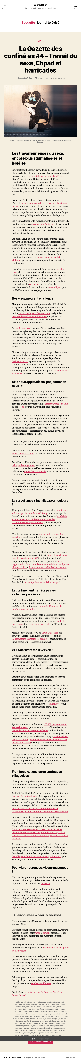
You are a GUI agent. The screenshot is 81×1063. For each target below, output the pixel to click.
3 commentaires (59, 78)
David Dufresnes (50, 633)
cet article (45, 883)
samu (52, 1028)
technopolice (39, 1033)
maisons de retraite (37, 1019)
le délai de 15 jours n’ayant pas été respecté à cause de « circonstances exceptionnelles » (39, 519)
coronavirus (30, 1007)
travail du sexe (55, 1033)
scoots (62, 1028)
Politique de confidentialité (34, 1057)
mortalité (27, 1021)
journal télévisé (47, 1016)
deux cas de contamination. (25, 796)
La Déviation (40, 5)
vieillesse (37, 1035)
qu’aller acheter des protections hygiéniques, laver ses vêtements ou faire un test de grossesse (40, 739)
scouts (21, 407)
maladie (48, 1019)
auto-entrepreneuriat (56, 1002)
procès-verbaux (39, 1026)
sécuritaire (18, 1030)
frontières (31, 1014)
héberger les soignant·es (23, 465)
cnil (47, 1004)
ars (22, 1002)
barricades (18, 1004)
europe (17, 1014)
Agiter (40, 41)
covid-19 (39, 1007)
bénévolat (27, 1004)
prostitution (19, 1028)
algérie (17, 1002)
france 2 (24, 1014)
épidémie (25, 1011)
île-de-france (25, 1016)
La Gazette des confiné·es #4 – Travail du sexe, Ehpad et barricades (40, 59)
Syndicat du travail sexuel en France (46, 176)
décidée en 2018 (20, 361)
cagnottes (34, 284)
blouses (34, 1004)
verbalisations (28, 1035)
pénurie (44, 1023)
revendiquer (55, 287)
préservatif (19, 1026)
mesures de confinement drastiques (29, 316)
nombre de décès (23, 328)
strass (63, 1030)
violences (45, 1035)
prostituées (58, 1026)
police (63, 1023)
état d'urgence (34, 1011)
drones (36, 1009)
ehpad (55, 1009)
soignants (37, 1030)
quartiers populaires (31, 1028)
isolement (37, 1016)
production (50, 1026)
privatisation (27, 1026)
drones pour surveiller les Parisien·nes (47, 567)
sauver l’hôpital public (23, 453)
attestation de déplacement (37, 1002)
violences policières (57, 1035)
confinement (54, 1004)
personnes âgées (54, 1023)
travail (47, 1033)
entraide (18, 1011)
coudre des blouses (41, 983)
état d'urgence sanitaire (49, 1011)
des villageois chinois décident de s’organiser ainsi (36, 856)
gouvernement (41, 1014)
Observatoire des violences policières (31, 639)
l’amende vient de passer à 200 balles (30, 730)
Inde (63, 835)
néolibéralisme (50, 1021)
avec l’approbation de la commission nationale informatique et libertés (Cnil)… (40, 564)
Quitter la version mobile (40, 1039)
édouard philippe (46, 1009)
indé (31, 1016)
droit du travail (28, 1009)
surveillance (19, 1033)
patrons (46, 933)
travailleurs (19, 1035)
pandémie (36, 1023)
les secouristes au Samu (56, 404)
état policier (63, 1011)
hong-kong (51, 1014)
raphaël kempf (44, 1028)
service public (28, 1030)
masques (55, 1019)
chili (39, 1004)
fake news (54, 704)
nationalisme (40, 1021)
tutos (37, 933)
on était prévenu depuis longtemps (41, 582)
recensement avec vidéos (39, 624)
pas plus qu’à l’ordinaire (43, 224)
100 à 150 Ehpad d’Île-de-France (34, 313)
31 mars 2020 (43, 78)
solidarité (45, 1030)
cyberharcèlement (49, 1007)
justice (56, 1016)
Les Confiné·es (26, 78)
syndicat (27, 1033)
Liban (18, 838)
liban (28, 1019)
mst (33, 1021)
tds (32, 1033)
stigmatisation (54, 1030)
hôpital (58, 1014)
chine (44, 1004)
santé (57, 1028)
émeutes (61, 1009)
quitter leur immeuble (35, 471)
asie (25, 1002)
